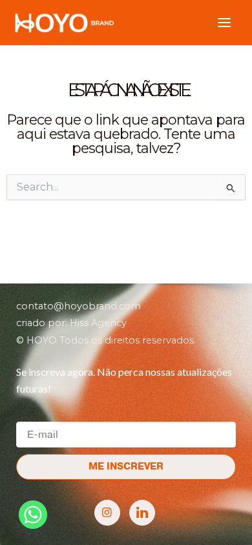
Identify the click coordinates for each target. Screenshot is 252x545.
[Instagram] (107, 513)
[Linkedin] (142, 513)
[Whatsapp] (33, 514)
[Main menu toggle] (224, 22)
